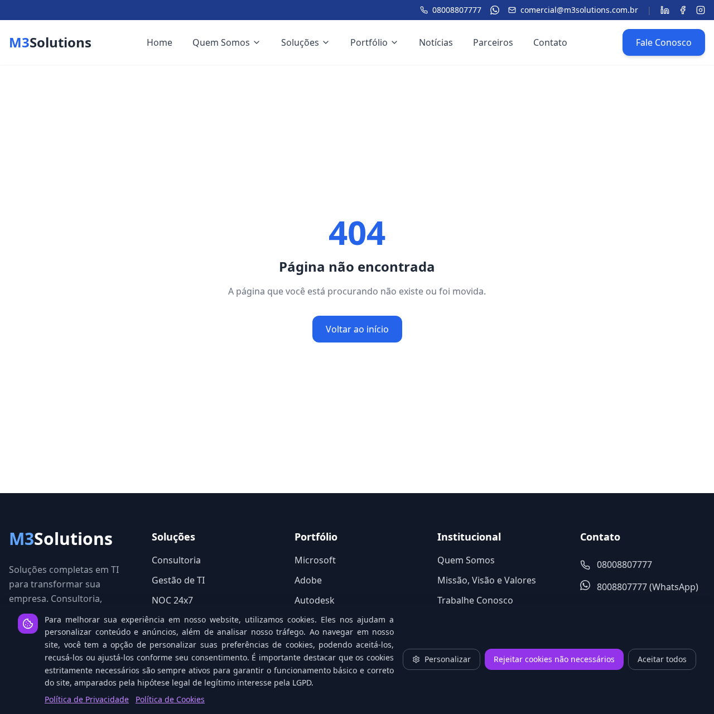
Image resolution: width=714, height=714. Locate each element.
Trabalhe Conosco (475, 600)
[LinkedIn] (664, 10)
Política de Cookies (170, 699)
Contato (550, 42)
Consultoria (176, 560)
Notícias (436, 42)
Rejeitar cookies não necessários (554, 659)
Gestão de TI (178, 580)
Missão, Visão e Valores (486, 580)
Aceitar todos (662, 659)
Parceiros (493, 42)
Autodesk (315, 600)
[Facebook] (682, 10)
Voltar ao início (357, 329)
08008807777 (456, 9)
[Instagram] (700, 10)
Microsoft (315, 560)
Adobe (308, 580)
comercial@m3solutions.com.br (579, 9)
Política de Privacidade (87, 699)
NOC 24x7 (172, 600)
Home (159, 42)
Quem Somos (221, 42)
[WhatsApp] (494, 10)
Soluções (300, 42)
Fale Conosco (664, 42)
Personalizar (447, 659)
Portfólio (369, 42)
